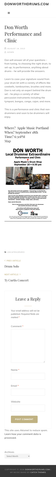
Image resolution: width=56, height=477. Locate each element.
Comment (17, 326)
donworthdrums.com (26, 4)
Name (15, 369)
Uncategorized (16, 252)
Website (15, 401)
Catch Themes (38, 472)
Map (7, 141)
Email (15, 385)
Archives (9, 451)
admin (10, 52)
